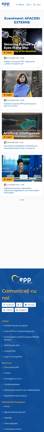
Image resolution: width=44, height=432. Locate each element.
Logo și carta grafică (13, 356)
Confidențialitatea (12, 384)
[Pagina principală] (6, 4)
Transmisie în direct (12, 429)
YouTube (31, 305)
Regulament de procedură (15, 395)
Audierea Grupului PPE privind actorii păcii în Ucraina (20, 105)
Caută (38, 5)
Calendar (8, 417)
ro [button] (28, 4)
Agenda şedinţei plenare (14, 412)
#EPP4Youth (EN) (11, 345)
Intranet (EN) (9, 351)
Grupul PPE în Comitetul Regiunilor (19, 331)
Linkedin (9, 310)
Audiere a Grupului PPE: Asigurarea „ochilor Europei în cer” (19, 62)
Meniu (21, 4)
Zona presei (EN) (11, 367)
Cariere (7, 373)
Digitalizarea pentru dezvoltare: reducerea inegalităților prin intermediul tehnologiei (21, 190)
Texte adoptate (10, 423)
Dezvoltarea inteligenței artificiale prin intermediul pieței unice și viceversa (20, 147)
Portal (6, 406)
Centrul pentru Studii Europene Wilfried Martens (21, 338)
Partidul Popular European (16, 325)
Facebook (10, 305)
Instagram (23, 310)
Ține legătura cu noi (12, 378)
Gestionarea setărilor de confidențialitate (22, 390)
